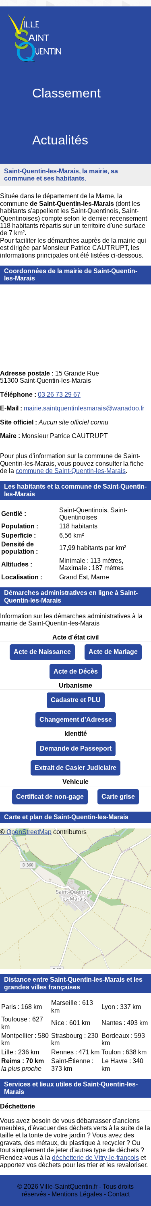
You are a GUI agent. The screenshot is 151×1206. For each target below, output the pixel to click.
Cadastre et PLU (76, 699)
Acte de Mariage (113, 651)
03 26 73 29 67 (59, 394)
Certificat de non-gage (50, 796)
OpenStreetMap (29, 831)
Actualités (60, 140)
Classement (66, 93)
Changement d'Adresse (75, 719)
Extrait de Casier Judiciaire (75, 767)
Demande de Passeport (76, 748)
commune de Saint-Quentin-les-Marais (71, 470)
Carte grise (118, 796)
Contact (119, 1194)
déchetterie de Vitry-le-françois (95, 1157)
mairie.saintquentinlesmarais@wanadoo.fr (84, 408)
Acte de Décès (76, 671)
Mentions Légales (77, 1194)
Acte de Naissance (42, 651)
